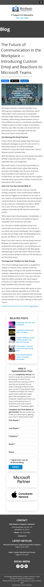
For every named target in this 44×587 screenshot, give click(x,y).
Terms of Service (26, 585)
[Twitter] (22, 566)
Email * (12, 444)
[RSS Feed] (26, 566)
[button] (41, 2)
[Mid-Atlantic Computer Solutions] (22, 8)
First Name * (14, 420)
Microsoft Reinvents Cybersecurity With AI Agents (22, 545)
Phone (11, 452)
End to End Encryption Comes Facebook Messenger (24, 357)
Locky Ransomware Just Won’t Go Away (25, 331)
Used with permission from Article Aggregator (20, 306)
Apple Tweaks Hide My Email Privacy (22, 552)
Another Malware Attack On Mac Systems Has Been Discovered (25, 340)
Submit (15, 467)
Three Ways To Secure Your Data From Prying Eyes (24, 348)
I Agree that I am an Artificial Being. (19, 461)
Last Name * (14, 428)
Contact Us (22, 536)
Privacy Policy (16, 585)
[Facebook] (18, 566)
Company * (13, 436)
